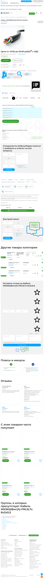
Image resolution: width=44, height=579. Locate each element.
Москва (3, 1)
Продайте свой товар (18, 551)
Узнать (14, 67)
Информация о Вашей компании (6, 564)
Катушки (30, 542)
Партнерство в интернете (5, 543)
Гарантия (22, 179)
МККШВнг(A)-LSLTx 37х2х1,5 (14, 270)
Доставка (10, 179)
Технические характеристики (8, 181)
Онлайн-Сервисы (18, 548)
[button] (4, 162)
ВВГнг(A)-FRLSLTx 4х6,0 (7, 485)
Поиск (31, 13)
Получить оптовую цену (7, 238)
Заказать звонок (38, 1)
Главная (2, 17)
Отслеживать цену (8, 77)
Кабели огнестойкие (6, 521)
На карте (13, 93)
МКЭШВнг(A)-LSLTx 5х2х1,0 (14, 262)
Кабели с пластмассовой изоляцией (9, 522)
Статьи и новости (32, 565)
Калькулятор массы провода (34, 548)
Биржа (15, 557)
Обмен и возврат (30, 179)
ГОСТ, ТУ (28, 181)
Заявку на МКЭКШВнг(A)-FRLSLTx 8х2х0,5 (32, 369)
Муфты (15, 543)
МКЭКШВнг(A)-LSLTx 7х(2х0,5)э (8, 451)
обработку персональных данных (22, 167)
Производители (20, 181)
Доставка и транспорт (33, 562)
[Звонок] (9, 535)
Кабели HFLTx (5, 520)
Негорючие (4, 525)
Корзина (37, 13)
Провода (15, 542)
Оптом (3, 529)
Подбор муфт (16, 559)
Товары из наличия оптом (18, 564)
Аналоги (34, 181)
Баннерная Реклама (4, 556)
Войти (41, 13)
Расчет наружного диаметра (34, 547)
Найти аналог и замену (18, 563)
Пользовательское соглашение (6, 559)
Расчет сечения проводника (34, 554)
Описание (4, 179)
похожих (14, 367)
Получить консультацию (9, 169)
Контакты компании (4, 542)
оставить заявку (33, 535)
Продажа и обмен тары (18, 552)
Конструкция (16, 565)
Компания (3, 539)
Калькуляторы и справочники (33, 540)
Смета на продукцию (17, 556)
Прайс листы (31, 568)
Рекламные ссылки (4, 557)
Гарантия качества (4, 563)
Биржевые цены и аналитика (19, 558)
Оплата (7, 9)
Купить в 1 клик (18, 60)
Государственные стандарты (34, 566)
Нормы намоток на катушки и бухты (35, 544)
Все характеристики (5, 70)
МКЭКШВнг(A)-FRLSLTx (7, 108)
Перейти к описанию (13, 70)
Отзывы (2, 546)
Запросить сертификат (11, 74)
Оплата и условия (4, 553)
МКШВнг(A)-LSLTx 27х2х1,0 (29, 451)
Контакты (20, 9)
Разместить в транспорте (32, 70)
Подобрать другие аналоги (10, 121)
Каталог (16, 539)
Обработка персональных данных (6, 565)
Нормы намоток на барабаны (34, 560)
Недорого (4, 526)
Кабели (3, 518)
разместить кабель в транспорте (17, 210)
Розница (4, 527)
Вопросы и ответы (4, 548)
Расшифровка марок (32, 561)
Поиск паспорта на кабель (27, 74)
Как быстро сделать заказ (5, 552)
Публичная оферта (4, 562)
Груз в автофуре (17, 562)
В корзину (5, 60)
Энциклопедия (16, 546)
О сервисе (2, 541)
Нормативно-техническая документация (33, 556)
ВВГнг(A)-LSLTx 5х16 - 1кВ (29, 485)
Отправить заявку (26, 1)
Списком (6, 93)
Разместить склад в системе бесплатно (21, 550)
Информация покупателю (7, 551)
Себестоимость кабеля (33, 551)
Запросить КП (17, 77)
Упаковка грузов (32, 543)
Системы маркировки (18, 541)
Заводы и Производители (33, 567)
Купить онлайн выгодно (18, 553)
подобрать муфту (36, 137)
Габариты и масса (32, 559)
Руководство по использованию (6, 558)
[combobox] (9, 157)
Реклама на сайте (4, 547)
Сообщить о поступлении (36, 90)
